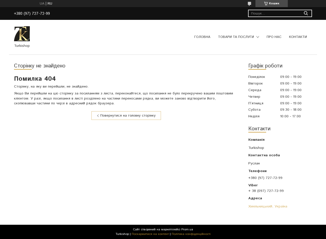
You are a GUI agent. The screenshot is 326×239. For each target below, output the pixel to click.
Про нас (274, 37)
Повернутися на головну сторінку (128, 115)
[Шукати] (305, 13)
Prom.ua (187, 229)
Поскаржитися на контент (150, 234)
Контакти (298, 37)
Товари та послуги (236, 37)
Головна (202, 37)
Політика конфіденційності (191, 234)
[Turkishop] (22, 33)
